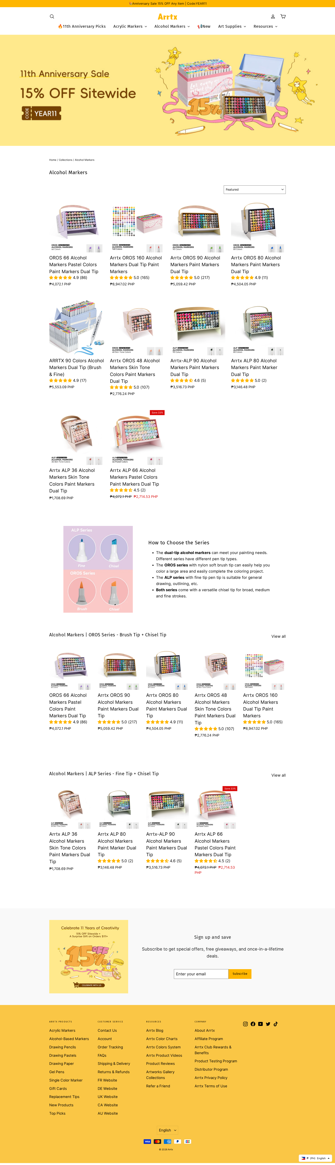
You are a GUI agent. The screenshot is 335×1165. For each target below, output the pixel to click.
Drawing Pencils (62, 1047)
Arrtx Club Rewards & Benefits (213, 1050)
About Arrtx (205, 1030)
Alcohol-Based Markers (69, 1039)
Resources (264, 26)
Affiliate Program (209, 1039)
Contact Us (107, 1030)
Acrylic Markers (128, 26)
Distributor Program (211, 1069)
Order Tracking (110, 1047)
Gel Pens (56, 1072)
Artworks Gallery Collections (160, 1075)
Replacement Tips (64, 1096)
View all (278, 636)
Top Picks (57, 1113)
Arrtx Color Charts (162, 1039)
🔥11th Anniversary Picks (82, 26)
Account (105, 1039)
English (165, 1130)
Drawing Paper (61, 1063)
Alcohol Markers (170, 26)
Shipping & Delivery (114, 1063)
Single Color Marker (66, 1080)
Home (52, 159)
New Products (61, 1105)
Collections (65, 159)
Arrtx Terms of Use (211, 1086)
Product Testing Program (216, 1061)
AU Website (108, 1113)
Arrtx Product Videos (164, 1055)
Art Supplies (230, 26)
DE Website (107, 1088)
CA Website (108, 1105)
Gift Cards (58, 1088)
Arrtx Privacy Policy (211, 1078)
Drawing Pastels (62, 1055)
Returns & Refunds (114, 1072)
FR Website (107, 1080)
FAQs (102, 1055)
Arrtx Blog (154, 1030)
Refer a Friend (158, 1086)
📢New (204, 26)
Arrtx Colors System (163, 1047)
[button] (61, 277)
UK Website (108, 1096)
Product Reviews (160, 1063)
